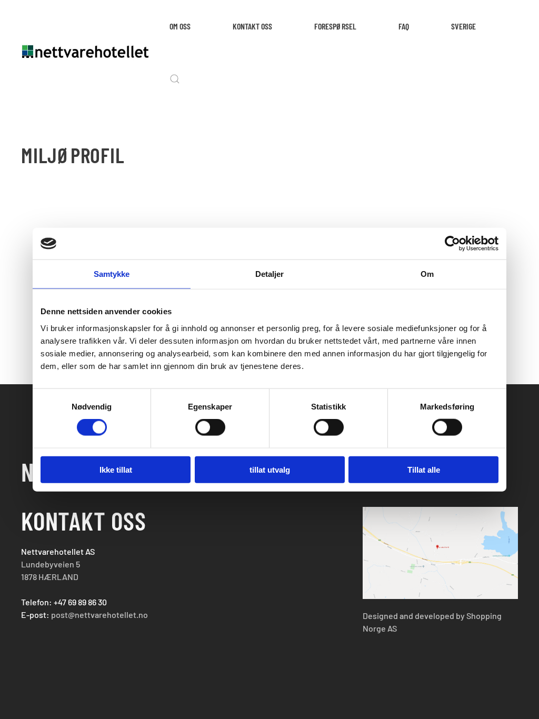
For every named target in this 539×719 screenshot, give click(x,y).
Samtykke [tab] (112, 273)
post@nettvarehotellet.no (99, 615)
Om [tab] (427, 273)
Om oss (180, 26)
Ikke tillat (115, 469)
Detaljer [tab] (269, 273)
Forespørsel (335, 26)
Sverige (463, 26)
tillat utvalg (269, 469)
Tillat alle (423, 469)
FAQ (403, 26)
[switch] (210, 427)
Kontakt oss (252, 26)
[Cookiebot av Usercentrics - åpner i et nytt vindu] (452, 244)
